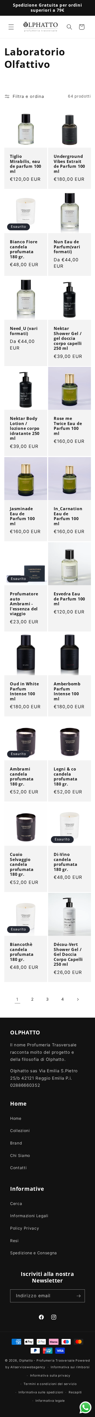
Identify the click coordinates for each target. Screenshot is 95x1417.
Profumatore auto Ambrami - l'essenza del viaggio (24, 604)
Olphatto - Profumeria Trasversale (46, 1360)
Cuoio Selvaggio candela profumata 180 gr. (22, 864)
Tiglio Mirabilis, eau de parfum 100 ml (25, 164)
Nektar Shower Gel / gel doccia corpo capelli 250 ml (68, 338)
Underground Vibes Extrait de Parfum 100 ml (69, 164)
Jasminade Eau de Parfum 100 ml (22, 516)
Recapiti (75, 1392)
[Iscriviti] (78, 1296)
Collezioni (20, 1130)
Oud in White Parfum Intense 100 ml (24, 692)
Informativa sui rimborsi (70, 1367)
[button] (11, 27)
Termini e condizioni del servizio (50, 1384)
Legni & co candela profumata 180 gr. (66, 777)
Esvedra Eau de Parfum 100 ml (69, 599)
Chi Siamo (20, 1155)
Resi (14, 1240)
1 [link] (17, 999)
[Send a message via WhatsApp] (85, 1407)
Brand (16, 1143)
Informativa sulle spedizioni (40, 1392)
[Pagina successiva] (77, 999)
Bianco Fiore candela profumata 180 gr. (23, 249)
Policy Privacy (24, 1228)
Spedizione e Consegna (33, 1252)
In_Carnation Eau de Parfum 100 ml (68, 516)
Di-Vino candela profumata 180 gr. (66, 862)
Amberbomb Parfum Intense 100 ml (67, 692)
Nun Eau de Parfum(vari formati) (67, 246)
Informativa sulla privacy (50, 1375)
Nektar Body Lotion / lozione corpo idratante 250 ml (25, 428)
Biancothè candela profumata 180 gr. (22, 952)
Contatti (18, 1167)
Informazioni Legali (29, 1215)
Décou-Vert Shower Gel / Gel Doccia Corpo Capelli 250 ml (68, 954)
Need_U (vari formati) (23, 331)
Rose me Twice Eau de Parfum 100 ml (68, 426)
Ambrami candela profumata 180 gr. (22, 777)
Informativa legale (50, 1401)
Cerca (16, 1203)
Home (16, 1118)
